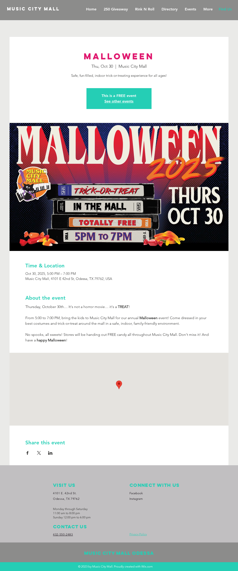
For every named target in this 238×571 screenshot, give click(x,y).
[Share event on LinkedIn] (50, 453)
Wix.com (147, 566)
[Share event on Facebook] (27, 453)
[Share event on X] (39, 453)
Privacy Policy (138, 534)
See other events (118, 101)
